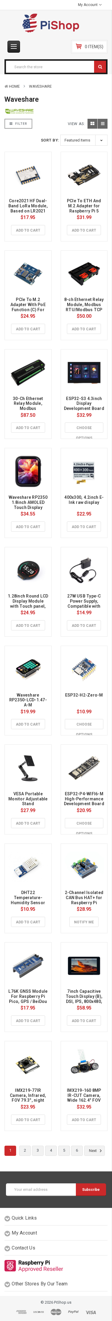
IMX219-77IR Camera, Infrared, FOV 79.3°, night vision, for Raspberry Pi (28, 1100)
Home (14, 86)
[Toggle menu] (13, 47)
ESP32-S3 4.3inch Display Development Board (84, 403)
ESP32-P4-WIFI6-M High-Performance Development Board (84, 798)
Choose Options (84, 429)
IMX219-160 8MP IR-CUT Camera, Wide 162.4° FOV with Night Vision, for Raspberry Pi (84, 1100)
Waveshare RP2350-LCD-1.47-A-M (28, 700)
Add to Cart (28, 230)
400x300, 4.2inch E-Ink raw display (84, 500)
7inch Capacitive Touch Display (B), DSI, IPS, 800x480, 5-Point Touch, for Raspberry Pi (84, 1001)
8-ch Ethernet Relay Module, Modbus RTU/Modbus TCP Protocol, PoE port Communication (84, 309)
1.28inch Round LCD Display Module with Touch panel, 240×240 (28, 603)
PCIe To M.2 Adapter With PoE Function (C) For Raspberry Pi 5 (28, 307)
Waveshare (40, 86)
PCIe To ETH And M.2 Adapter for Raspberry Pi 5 (84, 205)
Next (93, 1150)
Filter (20, 124)
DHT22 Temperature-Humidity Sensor (28, 897)
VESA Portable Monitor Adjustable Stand (28, 798)
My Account (88, 5)
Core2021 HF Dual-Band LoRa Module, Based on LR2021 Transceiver (28, 208)
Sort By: (50, 140)
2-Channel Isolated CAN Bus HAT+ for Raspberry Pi (85, 897)
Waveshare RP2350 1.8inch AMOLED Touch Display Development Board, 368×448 (28, 507)
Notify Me (84, 922)
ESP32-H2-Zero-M (84, 695)
